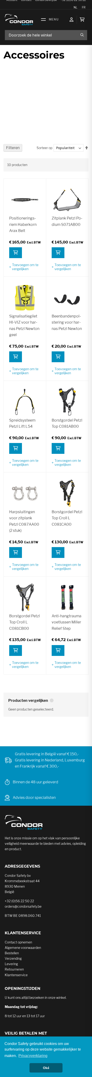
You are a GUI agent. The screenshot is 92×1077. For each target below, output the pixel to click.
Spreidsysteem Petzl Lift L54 (22, 423)
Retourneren (14, 969)
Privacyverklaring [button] (32, 1056)
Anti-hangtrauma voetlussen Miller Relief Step (66, 622)
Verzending (13, 958)
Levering (11, 964)
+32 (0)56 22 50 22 (19, 901)
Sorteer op (44, 148)
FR (83, 7)
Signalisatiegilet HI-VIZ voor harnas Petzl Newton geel (24, 325)
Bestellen (12, 953)
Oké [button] (46, 1068)
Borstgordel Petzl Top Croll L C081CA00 (67, 518)
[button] (24, 267)
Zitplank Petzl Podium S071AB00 (67, 221)
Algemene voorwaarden (23, 948)
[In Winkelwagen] (15, 252)
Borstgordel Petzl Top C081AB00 (67, 423)
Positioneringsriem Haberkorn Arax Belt (23, 224)
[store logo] (19, 19)
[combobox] (46, 35)
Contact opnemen (18, 942)
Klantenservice (16, 975)
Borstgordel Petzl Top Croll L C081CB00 (24, 622)
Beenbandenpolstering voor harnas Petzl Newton (67, 322)
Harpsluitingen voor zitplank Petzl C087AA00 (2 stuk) (24, 521)
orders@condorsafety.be (23, 906)
